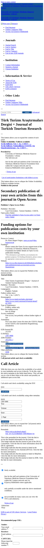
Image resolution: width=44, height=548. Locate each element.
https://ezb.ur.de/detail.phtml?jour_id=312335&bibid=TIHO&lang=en (19, 433)
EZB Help (9, 85)
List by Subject (10, 47)
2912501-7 (9, 340)
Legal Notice (32, 512)
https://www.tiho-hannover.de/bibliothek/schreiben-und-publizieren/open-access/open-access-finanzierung (23, 265)
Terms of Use (10, 80)
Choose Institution (11, 69)
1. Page (3, 417)
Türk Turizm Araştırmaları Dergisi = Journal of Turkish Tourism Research (22, 124)
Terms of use (11, 172)
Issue (3, 413)
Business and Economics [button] (14, 344)
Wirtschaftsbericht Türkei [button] (14, 348)
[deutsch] (14, 24)
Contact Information (12, 65)
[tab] (22, 142)
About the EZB (10, 83)
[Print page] (5, 24)
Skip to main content (8, 2)
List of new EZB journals (14, 53)
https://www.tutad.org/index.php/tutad (18, 299)
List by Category (11, 51)
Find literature (10, 27)
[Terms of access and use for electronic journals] (27, 148)
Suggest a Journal (11, 67)
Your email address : (5, 528)
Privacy (3, 514)
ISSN (3, 399)
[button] (15, 142)
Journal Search (10, 45)
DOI (2, 387)
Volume (3, 408)
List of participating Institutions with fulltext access (20, 178)
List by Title (9, 49)
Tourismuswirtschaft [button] (32, 348)
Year (2, 404)
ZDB (7, 352)
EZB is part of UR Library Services (13, 512)
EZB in (11, 89)
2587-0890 (9, 336)
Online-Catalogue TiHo (13, 29)
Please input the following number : (6, 543)
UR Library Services (12, 87)
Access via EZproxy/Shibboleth (16, 32)
